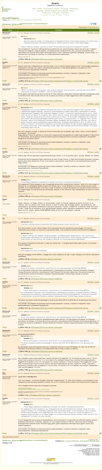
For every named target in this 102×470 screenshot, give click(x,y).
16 (30, 19)
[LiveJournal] (93, 23)
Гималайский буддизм (40, 23)
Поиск (40, 8)
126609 (21, 152)
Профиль (41, 11)
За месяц (67, 14)
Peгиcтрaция (74, 8)
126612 (21, 218)
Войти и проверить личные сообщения (57, 11)
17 (32, 19)
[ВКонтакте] (95, 23)
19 (36, 19)
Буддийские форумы (26, 23)
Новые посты (47, 13)
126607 (21, 84)
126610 (21, 176)
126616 (21, 330)
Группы (57, 8)
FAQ (35, 8)
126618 (21, 373)
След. (40, 19)
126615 (21, 311)
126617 (21, 354)
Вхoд (72, 11)
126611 (21, 199)
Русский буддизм (10, 18)
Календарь (65, 8)
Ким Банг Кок (32, 78)
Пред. (9, 19)
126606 (21, 62)
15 (28, 19)
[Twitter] (91, 23)
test (29, 56)
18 (34, 19)
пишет (25, 36)
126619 (21, 398)
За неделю (66, 13)
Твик (30, 98)
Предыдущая (83, 27)
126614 (21, 282)
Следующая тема (93, 27)
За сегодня (57, 13)
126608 (21, 104)
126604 (21, 33)
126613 (21, 262)
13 (25, 19)
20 (37, 19)
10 (22, 19)
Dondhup (31, 193)
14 (27, 19)
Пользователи (49, 8)
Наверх (4, 59)
